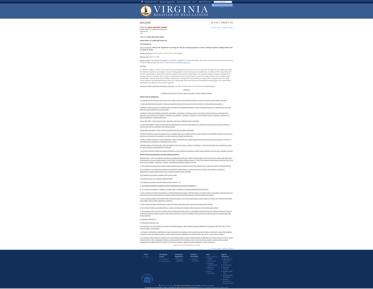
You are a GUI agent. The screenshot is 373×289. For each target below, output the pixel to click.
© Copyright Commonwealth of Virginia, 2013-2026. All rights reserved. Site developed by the (186, 287)
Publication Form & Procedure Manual (228, 261)
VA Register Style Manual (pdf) (228, 276)
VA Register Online (151, 2)
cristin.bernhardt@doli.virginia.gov (179, 63)
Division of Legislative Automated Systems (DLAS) (213, 287)
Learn (194, 2)
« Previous (214, 28)
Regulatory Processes (210, 268)
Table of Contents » (227, 28)
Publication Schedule (226, 268)
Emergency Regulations (167, 2)
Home (147, 257)
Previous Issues (165, 261)
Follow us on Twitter (166, 285)
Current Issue (165, 259)
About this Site (211, 261)
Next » (219, 28)
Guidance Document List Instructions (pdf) (228, 281)
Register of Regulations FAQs (212, 264)
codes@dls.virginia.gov (207, 285)
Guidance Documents (184, 2)
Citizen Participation (211, 272)
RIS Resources (227, 265)
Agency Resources (205, 2)
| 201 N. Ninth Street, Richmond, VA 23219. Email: (187, 285)
